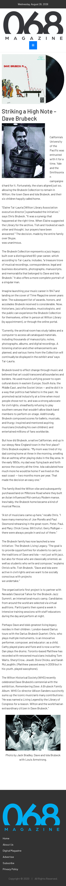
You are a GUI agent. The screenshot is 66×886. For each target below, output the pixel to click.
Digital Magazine (12, 850)
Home (6, 838)
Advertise (8, 856)
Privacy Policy (10, 869)
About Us (8, 844)
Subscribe (8, 863)
